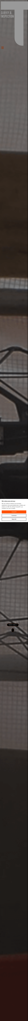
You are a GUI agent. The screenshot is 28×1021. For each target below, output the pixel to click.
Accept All (14, 511)
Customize (14, 515)
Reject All (14, 519)
